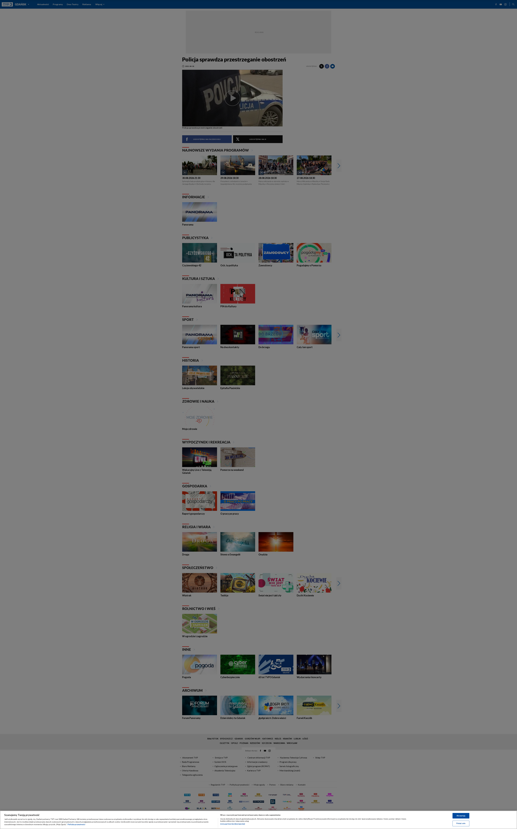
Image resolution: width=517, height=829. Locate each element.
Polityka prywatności (76, 824)
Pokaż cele (460, 823)
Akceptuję (461, 816)
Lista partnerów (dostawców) (232, 824)
